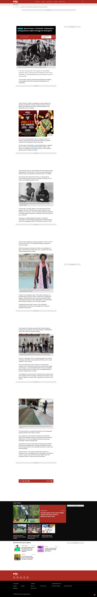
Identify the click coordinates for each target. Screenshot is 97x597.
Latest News (15, 4)
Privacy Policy (43, 586)
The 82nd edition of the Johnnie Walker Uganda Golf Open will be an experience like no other (52, 514)
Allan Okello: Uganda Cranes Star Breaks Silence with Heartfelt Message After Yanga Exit (28, 549)
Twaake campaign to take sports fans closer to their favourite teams (33, 537)
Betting (55, 1)
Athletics (43, 1)
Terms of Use (33, 588)
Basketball (15, 588)
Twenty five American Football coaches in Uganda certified (19, 537)
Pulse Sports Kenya (68, 586)
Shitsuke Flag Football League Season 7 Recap (47, 536)
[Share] (53, 37)
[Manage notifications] (95, 595)
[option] (19, 532)
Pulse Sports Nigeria (56, 586)
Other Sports (44, 510)
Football (37, 1)
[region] (48, 532)
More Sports (49, 1)
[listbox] (48, 532)
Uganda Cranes (24, 545)
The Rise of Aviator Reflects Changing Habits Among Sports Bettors (51, 550)
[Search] (82, 1)
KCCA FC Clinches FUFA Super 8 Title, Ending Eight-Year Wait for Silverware (27, 558)
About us (33, 586)
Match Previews (62, 1)
